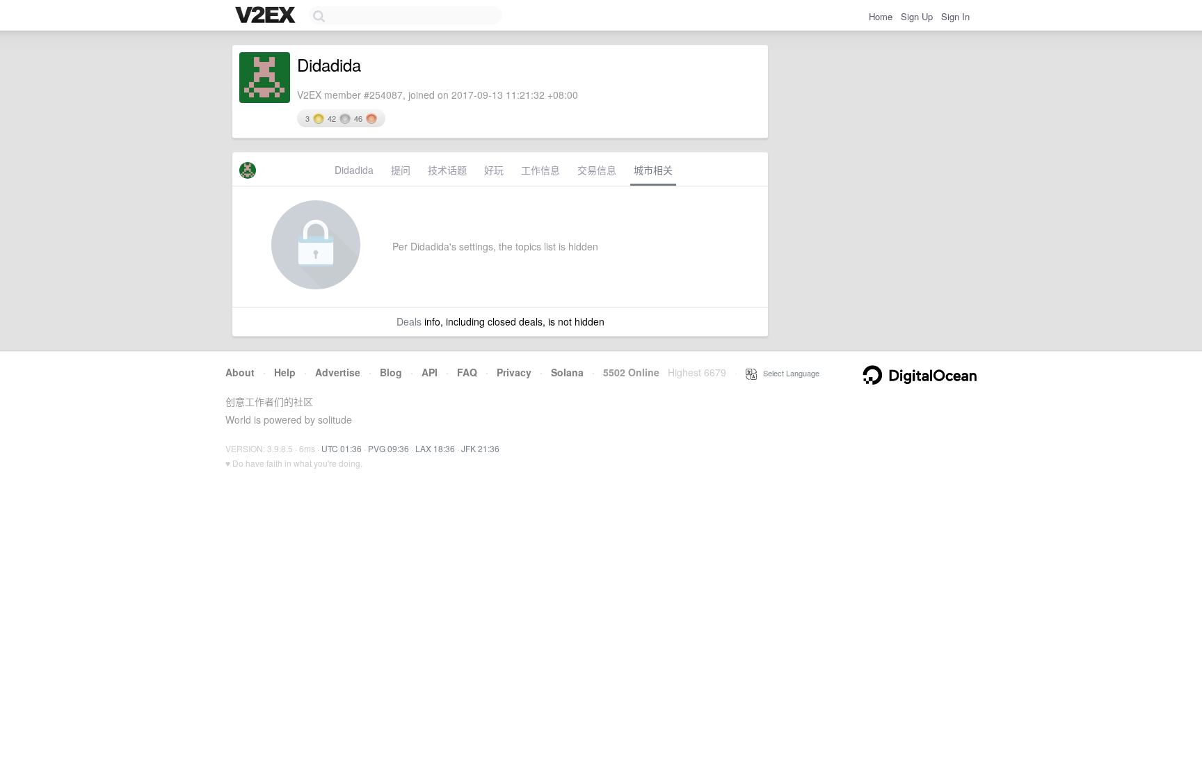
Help (285, 372)
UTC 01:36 (341, 448)
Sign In (955, 16)
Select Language (788, 372)
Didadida (354, 170)
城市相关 (653, 170)
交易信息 (596, 170)
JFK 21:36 (480, 448)
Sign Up (917, 16)
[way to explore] (267, 16)
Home (880, 16)
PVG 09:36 (388, 448)
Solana (567, 372)
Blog (391, 372)
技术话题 (447, 170)
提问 (400, 170)
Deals (409, 321)
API (430, 372)
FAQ (467, 372)
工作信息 (540, 170)
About (240, 372)
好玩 (494, 170)
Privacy (514, 372)
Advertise (337, 372)
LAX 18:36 (435, 448)
